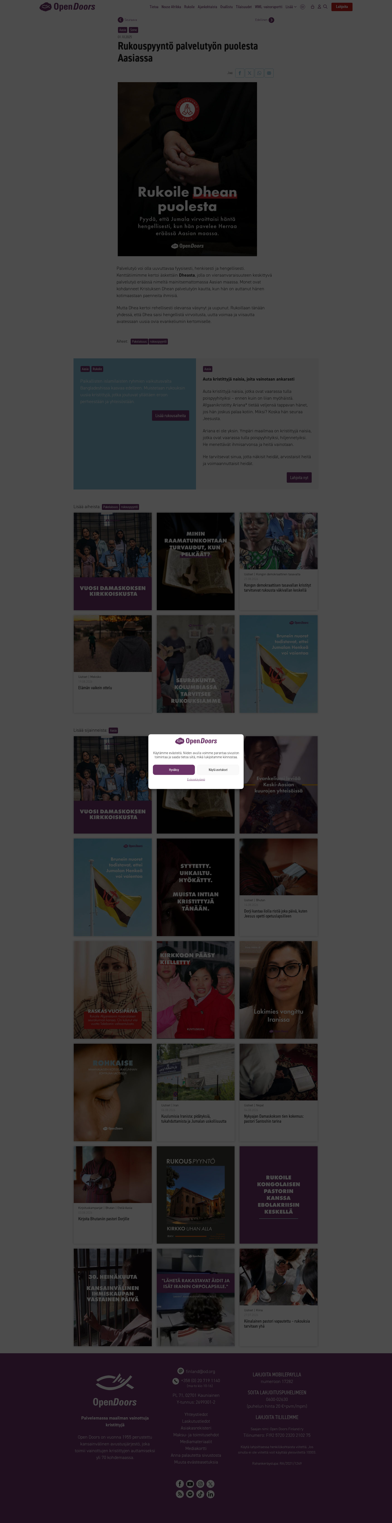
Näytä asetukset (218, 770)
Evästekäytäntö (196, 779)
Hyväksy (174, 770)
